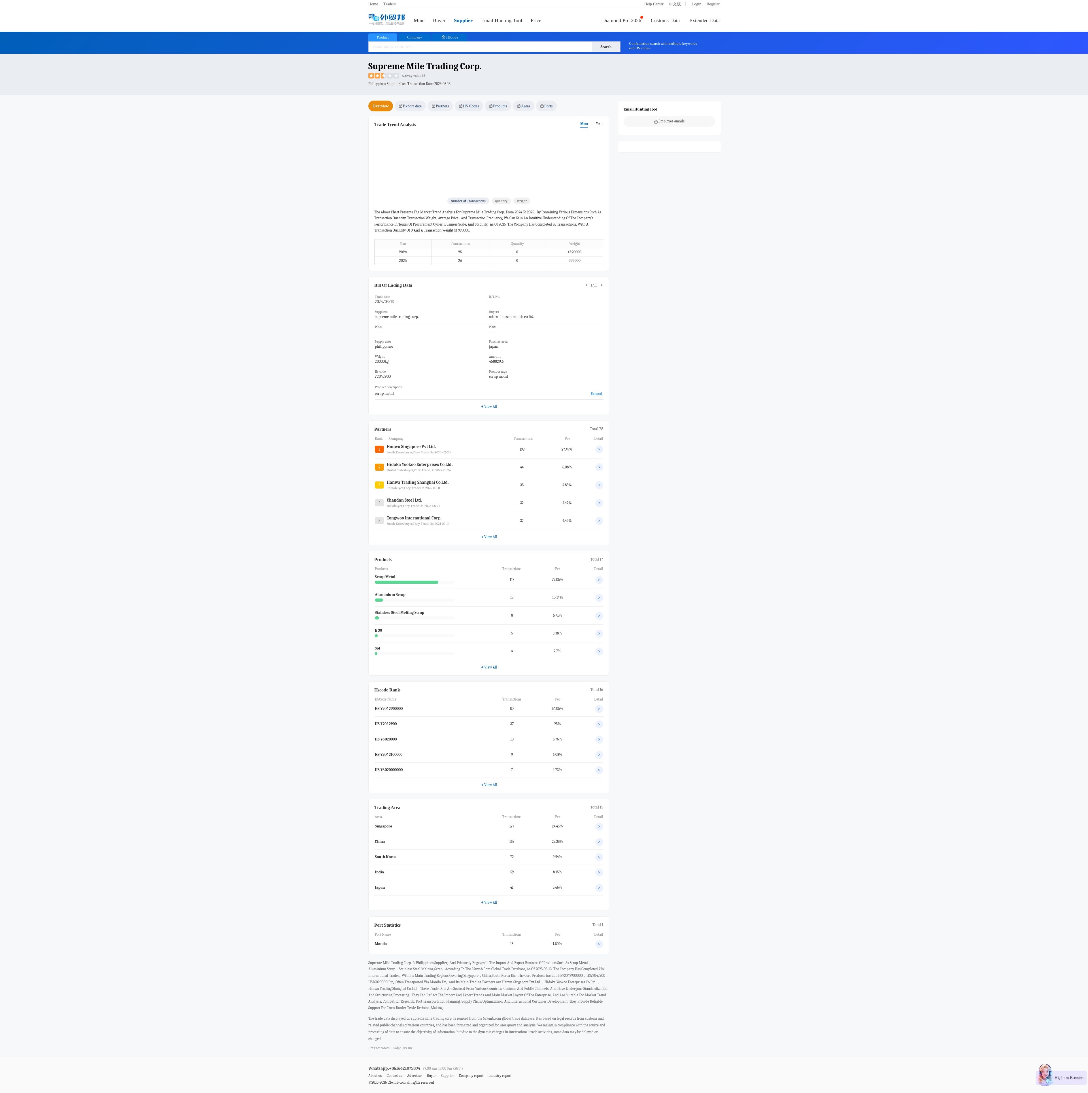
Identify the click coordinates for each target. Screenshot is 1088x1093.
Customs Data (665, 20)
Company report (471, 1075)
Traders (389, 4)
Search (605, 46)
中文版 (675, 4)
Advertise (414, 1075)
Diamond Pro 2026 (621, 20)
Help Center (654, 4)
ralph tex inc (403, 1048)
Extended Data (704, 20)
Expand (596, 394)
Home (373, 4)
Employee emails (671, 121)
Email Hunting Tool (501, 20)
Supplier (463, 20)
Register (713, 4)
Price (536, 20)
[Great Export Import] (386, 19)
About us (375, 1075)
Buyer (439, 20)
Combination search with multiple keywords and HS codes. (663, 45)
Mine (419, 20)
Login (696, 4)
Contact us (394, 1075)
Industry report (499, 1075)
